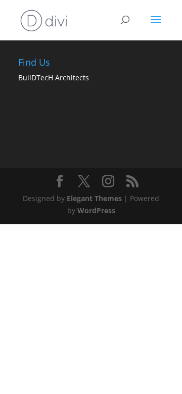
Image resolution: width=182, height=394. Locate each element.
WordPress (96, 210)
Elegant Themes (94, 198)
